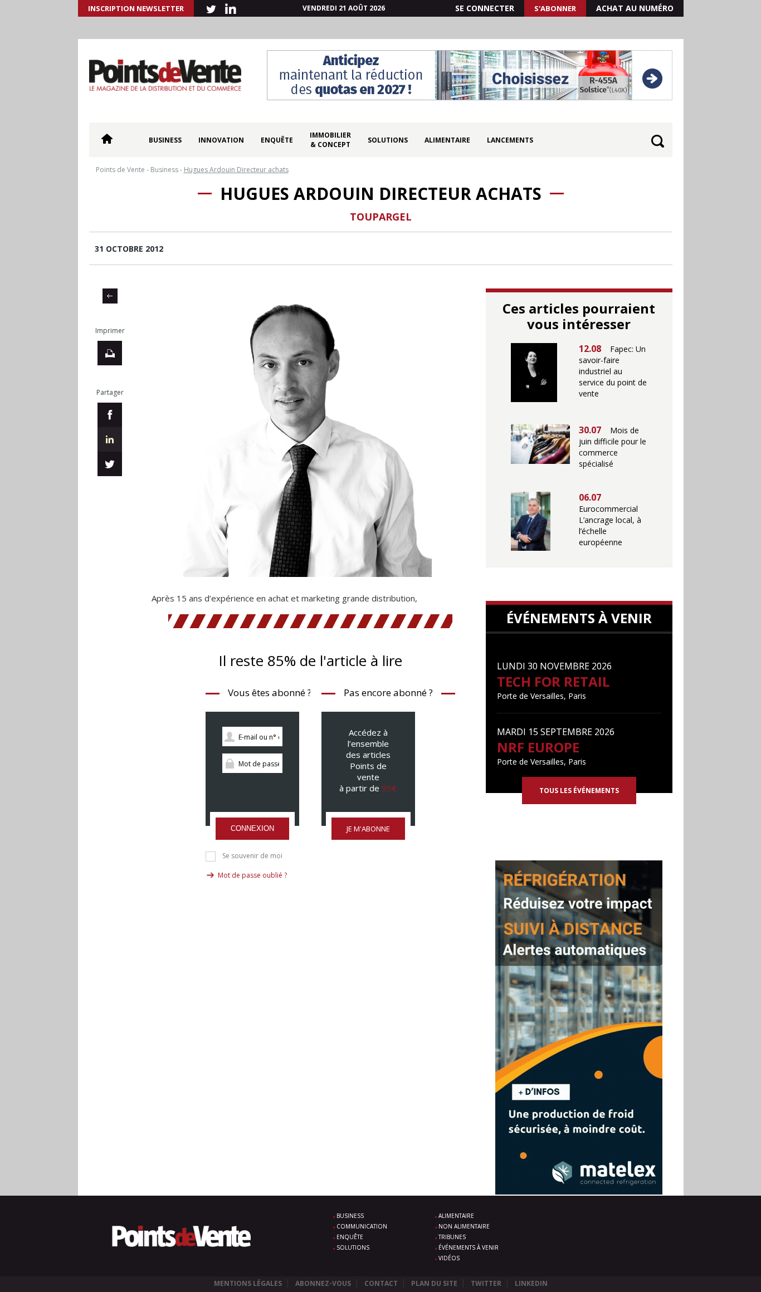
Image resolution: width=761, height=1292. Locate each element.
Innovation (221, 140)
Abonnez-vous (323, 1283)
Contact (381, 1283)
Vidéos (449, 1258)
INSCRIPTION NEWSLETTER (136, 8)
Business (165, 140)
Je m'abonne (368, 829)
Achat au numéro (635, 8)
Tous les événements (579, 790)
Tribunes (452, 1237)
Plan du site (434, 1283)
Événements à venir (468, 1247)
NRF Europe (538, 747)
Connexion (252, 828)
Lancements (510, 140)
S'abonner (555, 8)
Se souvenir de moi (252, 855)
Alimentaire (447, 140)
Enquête (277, 140)
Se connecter (484, 8)
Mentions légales (248, 1283)
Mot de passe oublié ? (252, 875)
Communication (361, 1226)
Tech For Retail (553, 681)
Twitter (486, 1283)
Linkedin (531, 1283)
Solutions (388, 140)
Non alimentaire (464, 1226)
